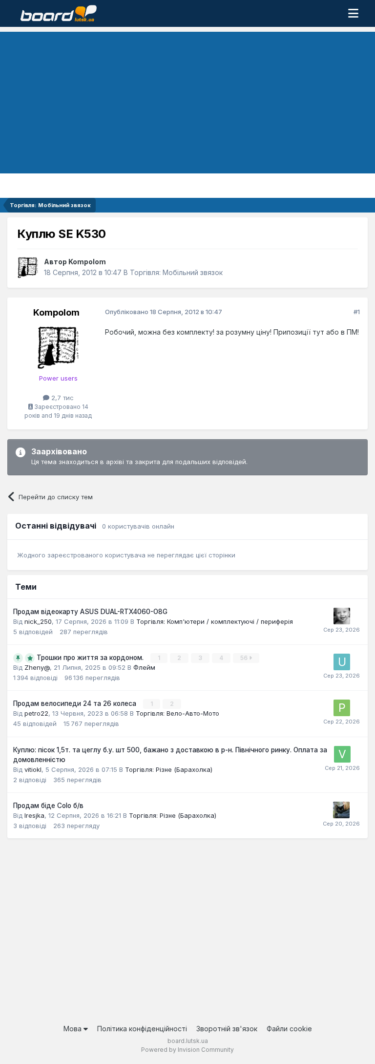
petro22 (36, 713)
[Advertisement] (187, 100)
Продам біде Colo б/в (48, 805)
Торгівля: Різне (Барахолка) (168, 769)
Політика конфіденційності (142, 1028)
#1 (357, 312)
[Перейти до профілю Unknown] (341, 662)
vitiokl (33, 769)
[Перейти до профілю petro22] (341, 708)
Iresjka (34, 815)
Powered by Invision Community (187, 1049)
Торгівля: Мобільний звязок (176, 272)
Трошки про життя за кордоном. (91, 657)
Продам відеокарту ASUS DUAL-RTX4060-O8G (90, 612)
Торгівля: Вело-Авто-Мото (177, 713)
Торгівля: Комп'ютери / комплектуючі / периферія (214, 621)
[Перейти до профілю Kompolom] (28, 267)
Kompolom (87, 261)
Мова (73, 1028)
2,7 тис (61, 398)
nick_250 (38, 621)
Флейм (144, 667)
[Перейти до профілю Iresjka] (341, 810)
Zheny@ (37, 667)
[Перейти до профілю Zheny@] (341, 616)
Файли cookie (289, 1028)
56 (244, 657)
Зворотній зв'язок (226, 1028)
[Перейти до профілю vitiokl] (342, 754)
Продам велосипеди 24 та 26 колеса (75, 703)
